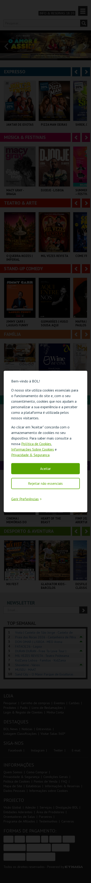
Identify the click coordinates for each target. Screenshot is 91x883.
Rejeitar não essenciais (45, 483)
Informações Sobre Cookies (32, 449)
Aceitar (45, 468)
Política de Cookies (36, 443)
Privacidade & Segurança (30, 454)
